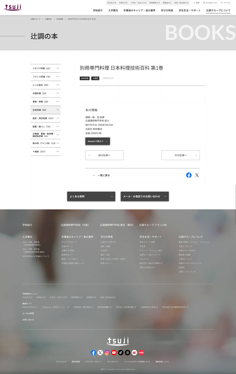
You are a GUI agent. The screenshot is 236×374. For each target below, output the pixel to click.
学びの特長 (107, 236)
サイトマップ (61, 361)
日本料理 (59, 19)
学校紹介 (27, 225)
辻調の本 (48, 19)
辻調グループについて (191, 236)
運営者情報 (76, 361)
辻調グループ (35, 19)
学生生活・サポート (151, 236)
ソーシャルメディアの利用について (137, 361)
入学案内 (27, 236)
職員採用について (162, 361)
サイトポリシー (113, 361)
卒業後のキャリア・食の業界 (77, 236)
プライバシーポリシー (93, 361)
